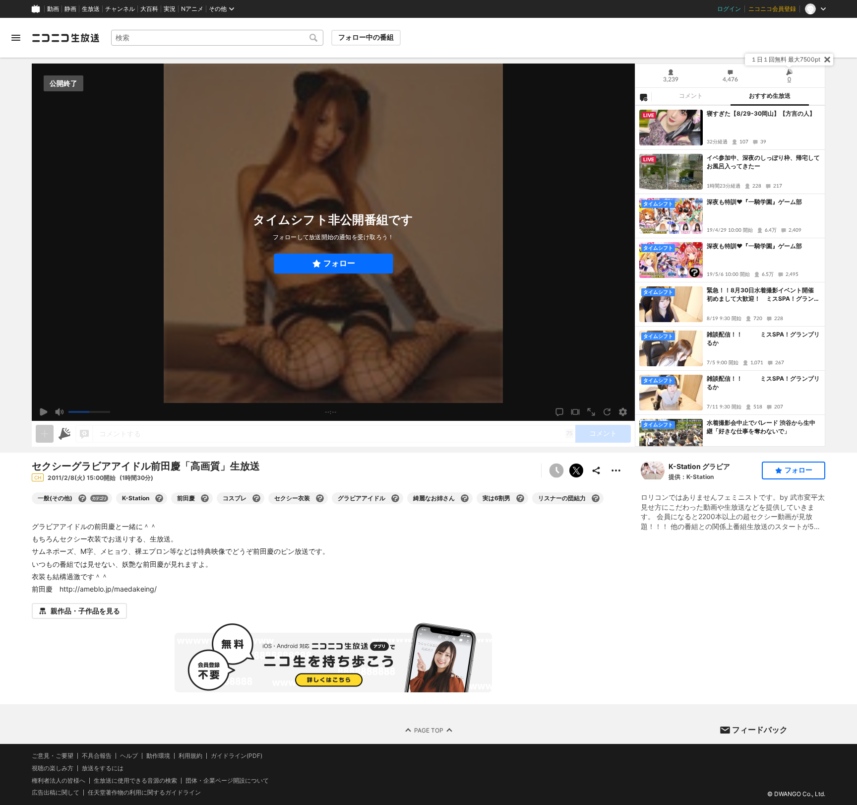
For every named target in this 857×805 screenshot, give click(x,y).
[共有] (596, 470)
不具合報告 (97, 756)
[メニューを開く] (16, 38)
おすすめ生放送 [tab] (770, 95)
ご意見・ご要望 (52, 755)
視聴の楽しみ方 (52, 768)
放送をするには (102, 768)
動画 (53, 9)
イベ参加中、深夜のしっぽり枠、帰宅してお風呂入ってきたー (763, 162)
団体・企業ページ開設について (227, 781)
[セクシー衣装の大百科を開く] (320, 498)
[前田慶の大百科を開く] (205, 498)
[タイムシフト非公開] (556, 470)
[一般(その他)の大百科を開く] (82, 498)
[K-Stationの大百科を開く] (159, 498)
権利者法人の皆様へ (58, 780)
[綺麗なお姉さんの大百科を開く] (465, 498)
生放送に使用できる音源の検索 (135, 781)
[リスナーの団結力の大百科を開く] (596, 498)
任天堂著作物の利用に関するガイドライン (144, 793)
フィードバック (760, 730)
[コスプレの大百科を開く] (256, 498)
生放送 (91, 9)
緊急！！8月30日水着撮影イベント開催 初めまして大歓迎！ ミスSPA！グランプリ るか (763, 294)
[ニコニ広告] (64, 434)
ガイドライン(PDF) (236, 756)
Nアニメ (192, 9)
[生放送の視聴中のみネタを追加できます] (45, 434)
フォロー (339, 263)
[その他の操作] (616, 470)
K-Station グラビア (699, 466)
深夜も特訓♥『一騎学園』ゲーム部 (754, 201)
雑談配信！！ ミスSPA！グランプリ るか (764, 338)
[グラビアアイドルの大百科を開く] (395, 498)
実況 (170, 9)
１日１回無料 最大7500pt (785, 59)
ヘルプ (129, 756)
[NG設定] (643, 96)
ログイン (729, 9)
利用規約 (190, 756)
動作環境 (158, 756)
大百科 (149, 9)
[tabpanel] (730, 276)
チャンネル (120, 9)
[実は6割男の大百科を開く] (520, 498)
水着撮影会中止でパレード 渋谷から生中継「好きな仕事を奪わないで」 (761, 427)
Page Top (428, 730)
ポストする (576, 470)
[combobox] (217, 38)
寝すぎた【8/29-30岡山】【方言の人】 (761, 113)
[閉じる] (827, 60)
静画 (70, 9)
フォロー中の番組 (366, 37)
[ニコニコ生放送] (65, 37)
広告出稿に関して (55, 793)
